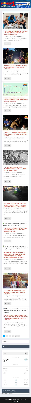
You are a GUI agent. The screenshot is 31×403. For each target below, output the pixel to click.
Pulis (23, 71)
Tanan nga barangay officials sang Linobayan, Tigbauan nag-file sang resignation (16, 99)
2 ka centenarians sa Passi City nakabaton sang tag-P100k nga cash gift (14, 292)
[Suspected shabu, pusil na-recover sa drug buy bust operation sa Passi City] (15, 56)
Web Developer (12, 399)
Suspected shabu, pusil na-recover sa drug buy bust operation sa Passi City (15, 67)
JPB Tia (9, 36)
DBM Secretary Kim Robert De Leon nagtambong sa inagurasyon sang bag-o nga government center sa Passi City (16, 317)
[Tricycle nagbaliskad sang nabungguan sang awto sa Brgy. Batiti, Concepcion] (15, 157)
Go (26, 353)
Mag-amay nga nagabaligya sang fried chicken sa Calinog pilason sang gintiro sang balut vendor (15, 205)
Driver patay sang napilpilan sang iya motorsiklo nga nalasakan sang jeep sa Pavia (15, 229)
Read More (7, 44)
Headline (20, 36)
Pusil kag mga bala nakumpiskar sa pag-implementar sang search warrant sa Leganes (16, 32)
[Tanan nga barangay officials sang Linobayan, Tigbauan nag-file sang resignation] (15, 89)
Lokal (23, 36)
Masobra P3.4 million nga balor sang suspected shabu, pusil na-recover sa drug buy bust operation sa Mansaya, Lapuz (14, 255)
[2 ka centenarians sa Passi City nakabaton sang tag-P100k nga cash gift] (15, 280)
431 (16, 336)
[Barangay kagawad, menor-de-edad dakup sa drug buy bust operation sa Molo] (15, 122)
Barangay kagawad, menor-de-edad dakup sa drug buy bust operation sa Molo (15, 134)
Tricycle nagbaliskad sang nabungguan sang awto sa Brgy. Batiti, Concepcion (15, 168)
